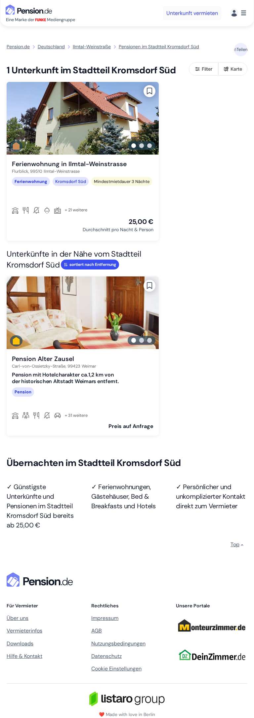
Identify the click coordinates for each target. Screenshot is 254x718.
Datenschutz (106, 656)
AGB (96, 630)
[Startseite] (41, 580)
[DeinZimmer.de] (211, 664)
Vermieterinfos (24, 630)
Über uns (17, 618)
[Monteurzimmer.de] (211, 634)
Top (235, 544)
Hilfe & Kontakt (24, 656)
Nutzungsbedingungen (118, 643)
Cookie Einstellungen (116, 668)
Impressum (104, 618)
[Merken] (149, 91)
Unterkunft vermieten (192, 13)
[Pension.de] (30, 9)
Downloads (20, 643)
